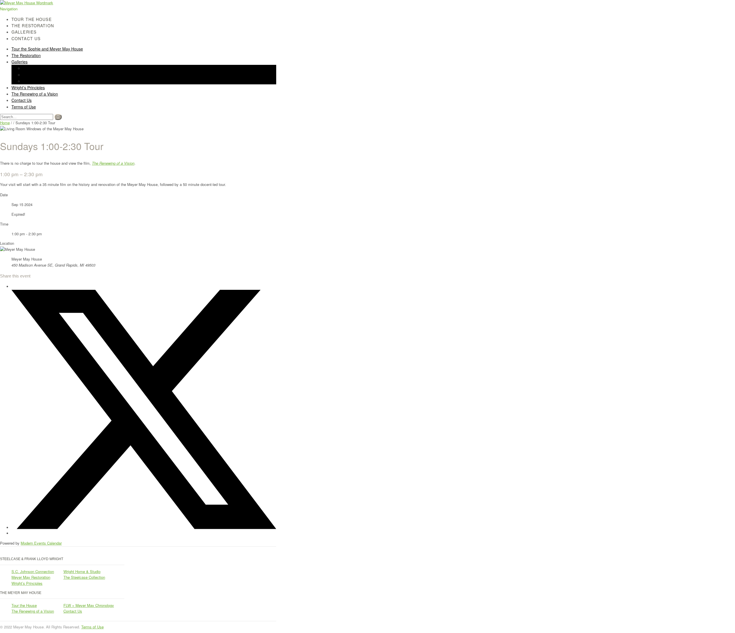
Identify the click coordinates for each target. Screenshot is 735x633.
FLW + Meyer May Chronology (88, 605)
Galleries (19, 62)
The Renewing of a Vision (34, 94)
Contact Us (25, 38)
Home (5, 122)
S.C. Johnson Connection (32, 571)
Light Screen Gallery (41, 74)
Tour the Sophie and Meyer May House (47, 49)
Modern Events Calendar (41, 543)
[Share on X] (143, 527)
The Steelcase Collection (84, 577)
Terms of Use (23, 107)
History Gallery (36, 68)
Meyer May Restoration (30, 577)
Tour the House (24, 605)
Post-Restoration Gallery (45, 81)
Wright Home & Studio (81, 571)
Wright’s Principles (26, 583)
